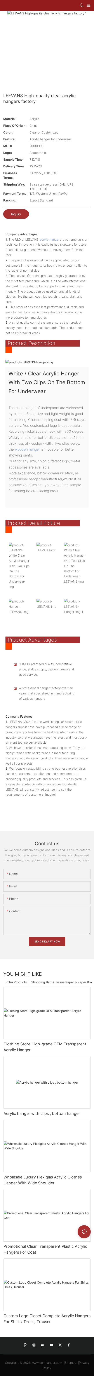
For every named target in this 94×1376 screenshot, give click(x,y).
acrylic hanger (49, 239)
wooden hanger (27, 449)
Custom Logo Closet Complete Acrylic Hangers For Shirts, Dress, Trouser (47, 1319)
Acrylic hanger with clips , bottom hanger (41, 1113)
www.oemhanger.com (46, 1362)
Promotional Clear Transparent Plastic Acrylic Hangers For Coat (45, 1249)
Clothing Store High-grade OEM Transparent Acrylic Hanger (44, 1047)
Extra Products (16, 982)
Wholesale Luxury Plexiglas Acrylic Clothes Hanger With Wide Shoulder (42, 1180)
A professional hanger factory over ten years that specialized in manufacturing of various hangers (46, 693)
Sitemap (70, 1362)
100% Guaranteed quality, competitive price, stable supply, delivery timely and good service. (46, 669)
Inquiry (16, 214)
